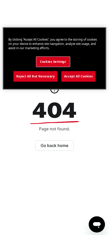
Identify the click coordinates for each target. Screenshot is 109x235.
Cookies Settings (53, 62)
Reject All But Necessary (35, 76)
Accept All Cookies (78, 76)
